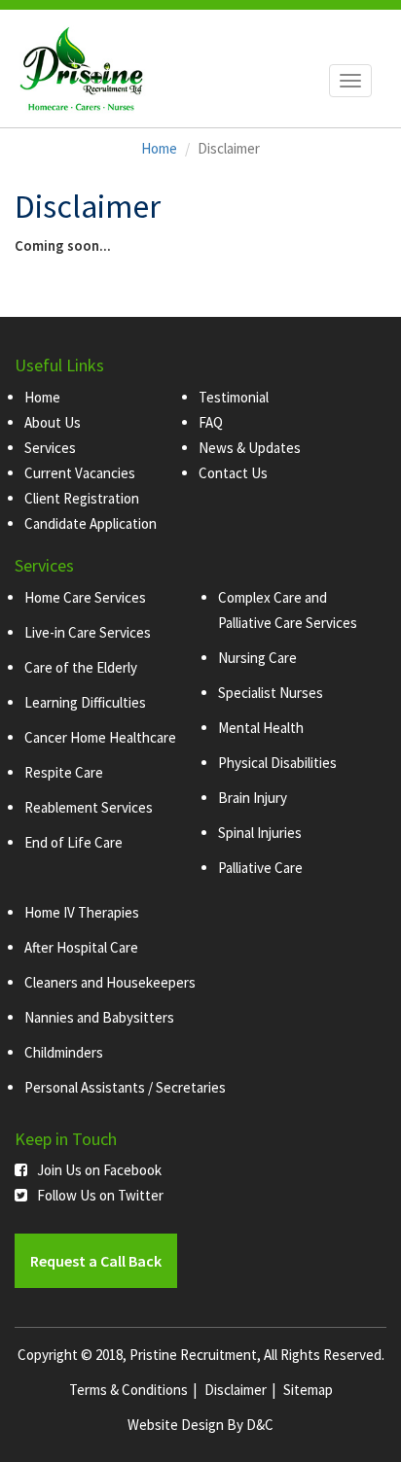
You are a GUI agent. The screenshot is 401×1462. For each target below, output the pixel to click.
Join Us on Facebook (99, 1170)
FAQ (211, 422)
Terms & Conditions (128, 1389)
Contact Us (233, 473)
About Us (52, 422)
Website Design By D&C (200, 1424)
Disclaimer (235, 1389)
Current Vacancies (79, 473)
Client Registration (81, 498)
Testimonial (234, 397)
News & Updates (250, 447)
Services (50, 447)
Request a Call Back (96, 1261)
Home (159, 148)
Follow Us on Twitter (100, 1195)
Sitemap (308, 1389)
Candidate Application (90, 523)
